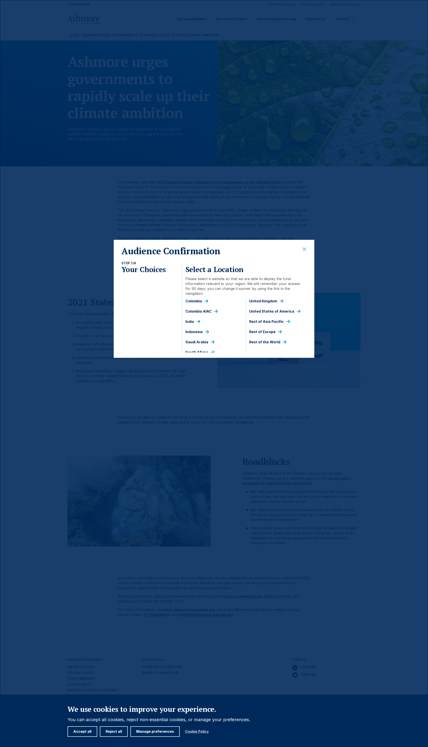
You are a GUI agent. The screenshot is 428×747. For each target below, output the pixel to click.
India (189, 322)
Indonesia (194, 332)
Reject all (114, 731)
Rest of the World (264, 342)
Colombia (193, 301)
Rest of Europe (262, 332)
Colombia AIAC (198, 311)
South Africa (196, 352)
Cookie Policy (197, 731)
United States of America (271, 311)
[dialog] (214, 373)
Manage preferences (155, 731)
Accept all (82, 731)
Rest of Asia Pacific (266, 322)
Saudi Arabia (196, 342)
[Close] (304, 249)
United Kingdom (263, 301)
